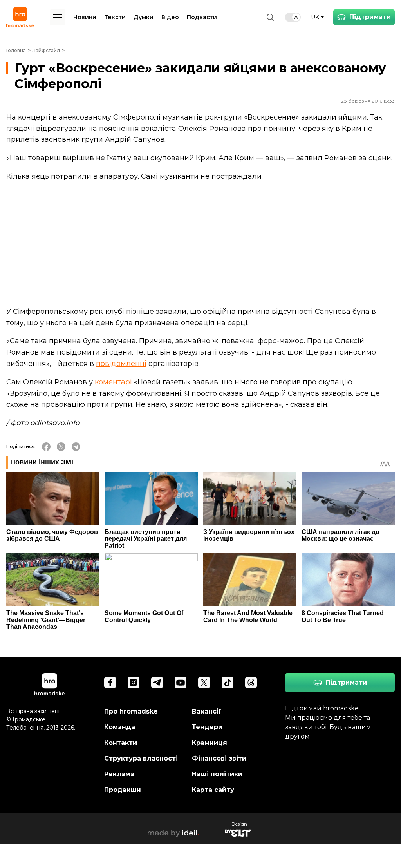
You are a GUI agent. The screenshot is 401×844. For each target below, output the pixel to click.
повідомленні (121, 363)
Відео (170, 17)
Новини (84, 17)
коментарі (113, 382)
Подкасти (202, 17)
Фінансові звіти (219, 758)
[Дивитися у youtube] (180, 682)
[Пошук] (270, 17)
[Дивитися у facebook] (110, 682)
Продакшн (122, 789)
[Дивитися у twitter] (204, 682)
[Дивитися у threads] (251, 682)
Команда (119, 727)
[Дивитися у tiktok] (227, 682)
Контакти (120, 742)
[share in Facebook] (46, 446)
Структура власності (141, 758)
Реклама (119, 774)
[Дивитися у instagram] (133, 682)
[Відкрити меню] (57, 17)
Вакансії (206, 711)
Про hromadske (131, 711)
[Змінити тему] (293, 17)
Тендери (207, 727)
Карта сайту (213, 789)
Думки (144, 17)
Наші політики (217, 774)
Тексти (115, 17)
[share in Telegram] (76, 446)
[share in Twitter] (61, 446)
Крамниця (209, 742)
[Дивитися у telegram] (157, 682)
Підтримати (370, 17)
